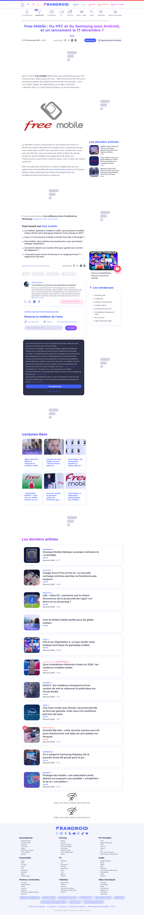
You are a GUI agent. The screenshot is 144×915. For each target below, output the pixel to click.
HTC (27, 274)
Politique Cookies (77, 906)
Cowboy (103, 883)
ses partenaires (41, 374)
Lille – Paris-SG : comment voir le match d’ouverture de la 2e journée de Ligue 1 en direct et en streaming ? (67, 598)
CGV (113, 906)
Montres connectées (29, 880)
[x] (25, 302)
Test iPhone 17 (85, 898)
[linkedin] (34, 302)
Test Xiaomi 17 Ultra (103, 898)
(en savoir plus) (68, 366)
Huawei (24, 845)
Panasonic (64, 865)
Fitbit (23, 886)
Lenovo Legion (66, 845)
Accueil (24, 21)
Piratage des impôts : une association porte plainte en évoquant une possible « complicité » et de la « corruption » (71, 778)
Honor (102, 848)
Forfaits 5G (99, 299)
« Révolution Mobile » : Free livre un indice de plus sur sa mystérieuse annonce (31, 496)
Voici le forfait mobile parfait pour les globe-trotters (68, 621)
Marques (32, 21)
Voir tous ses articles (71, 302)
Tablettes (63, 880)
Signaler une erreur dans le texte (35, 266)
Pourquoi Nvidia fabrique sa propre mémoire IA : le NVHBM (71, 554)
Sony (62, 870)
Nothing (103, 868)
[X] (57, 833)
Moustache (104, 888)
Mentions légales (37, 906)
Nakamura (104, 890)
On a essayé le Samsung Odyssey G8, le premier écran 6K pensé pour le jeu (66, 756)
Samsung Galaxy (27, 850)
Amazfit (24, 883)
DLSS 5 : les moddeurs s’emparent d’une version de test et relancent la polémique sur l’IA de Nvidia (69, 688)
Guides (92, 4)
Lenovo (103, 846)
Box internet (99, 317)
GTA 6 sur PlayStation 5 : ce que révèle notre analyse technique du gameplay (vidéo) (69, 644)
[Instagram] (61, 833)
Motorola (24, 846)
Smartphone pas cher (103, 309)
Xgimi (63, 874)
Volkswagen (25, 876)
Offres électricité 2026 (103, 321)
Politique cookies (36, 382)
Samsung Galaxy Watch (30, 892)
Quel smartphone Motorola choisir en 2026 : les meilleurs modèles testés (70, 666)
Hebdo (49, 322)
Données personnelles (98, 906)
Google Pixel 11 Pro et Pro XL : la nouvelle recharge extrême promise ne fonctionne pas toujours (70, 576)
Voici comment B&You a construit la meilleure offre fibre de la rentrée (31, 462)
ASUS (63, 841)
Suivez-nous (90, 40)
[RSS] (70, 833)
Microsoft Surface (106, 852)
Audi (22, 861)
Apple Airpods (105, 861)
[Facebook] (65, 833)
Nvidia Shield (65, 850)
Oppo (23, 848)
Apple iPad (65, 883)
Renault (24, 872)
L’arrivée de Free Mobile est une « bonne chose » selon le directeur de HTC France (53, 462)
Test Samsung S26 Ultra (93, 902)
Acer (102, 841)
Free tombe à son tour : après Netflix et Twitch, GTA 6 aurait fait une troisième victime (109, 160)
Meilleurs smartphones (103, 302)
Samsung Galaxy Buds (108, 870)
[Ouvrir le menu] (22, 4)
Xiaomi (23, 854)
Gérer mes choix (54, 391)
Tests (83, 4)
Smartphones (26, 838)
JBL (101, 866)
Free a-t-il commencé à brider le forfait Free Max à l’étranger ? (54, 237)
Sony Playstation (67, 852)
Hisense (63, 861)
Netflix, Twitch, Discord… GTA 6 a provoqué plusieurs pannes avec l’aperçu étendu (109, 149)
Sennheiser (104, 872)
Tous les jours (32, 322)
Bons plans (103, 4)
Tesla (23, 874)
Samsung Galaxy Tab (68, 890)
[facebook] (39, 302)
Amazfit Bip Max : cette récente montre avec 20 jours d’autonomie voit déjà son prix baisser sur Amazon (71, 733)
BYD (22, 863)
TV (60, 858)
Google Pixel (25, 843)
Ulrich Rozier (37, 282)
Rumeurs (39, 274)
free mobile (49, 226)
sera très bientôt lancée (61, 169)
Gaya (102, 886)
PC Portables (105, 838)
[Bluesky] (87, 833)
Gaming (63, 838)
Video (45, 639)
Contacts (62, 906)
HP (101, 850)
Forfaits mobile (100, 305)
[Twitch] (78, 833)
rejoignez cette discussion (45, 219)
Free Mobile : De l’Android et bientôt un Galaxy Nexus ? (75, 462)
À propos (51, 906)
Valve (63, 854)
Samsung (54, 274)
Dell (101, 845)
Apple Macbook (106, 843)
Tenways (103, 892)
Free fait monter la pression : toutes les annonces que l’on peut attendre (53, 496)
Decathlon (104, 884)
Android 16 (119, 898)
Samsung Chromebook (109, 854)
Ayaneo (63, 843)
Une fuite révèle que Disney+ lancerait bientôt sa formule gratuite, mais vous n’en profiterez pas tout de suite (70, 711)
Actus (76, 4)
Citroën (24, 865)
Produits (47, 570)
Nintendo (64, 848)
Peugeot (24, 870)
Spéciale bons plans (68, 322)
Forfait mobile (117, 4)
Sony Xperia (25, 852)
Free (39, 21)
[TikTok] (82, 833)
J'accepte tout (55, 386)
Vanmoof (103, 894)
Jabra (102, 865)
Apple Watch (26, 884)
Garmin (24, 888)
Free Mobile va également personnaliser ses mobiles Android (74, 496)
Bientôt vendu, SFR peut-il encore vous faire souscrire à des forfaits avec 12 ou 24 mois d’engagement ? (109, 172)
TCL (62, 872)
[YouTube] (74, 833)
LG (62, 863)
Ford (23, 866)
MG (22, 868)
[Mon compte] (38, 4)
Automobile (25, 858)
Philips (63, 866)
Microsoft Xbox (66, 846)
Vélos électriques (107, 880)
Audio (101, 858)
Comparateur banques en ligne (53, 902)
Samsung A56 (100, 295)
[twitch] (30, 302)
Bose (102, 863)
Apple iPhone (26, 841)
